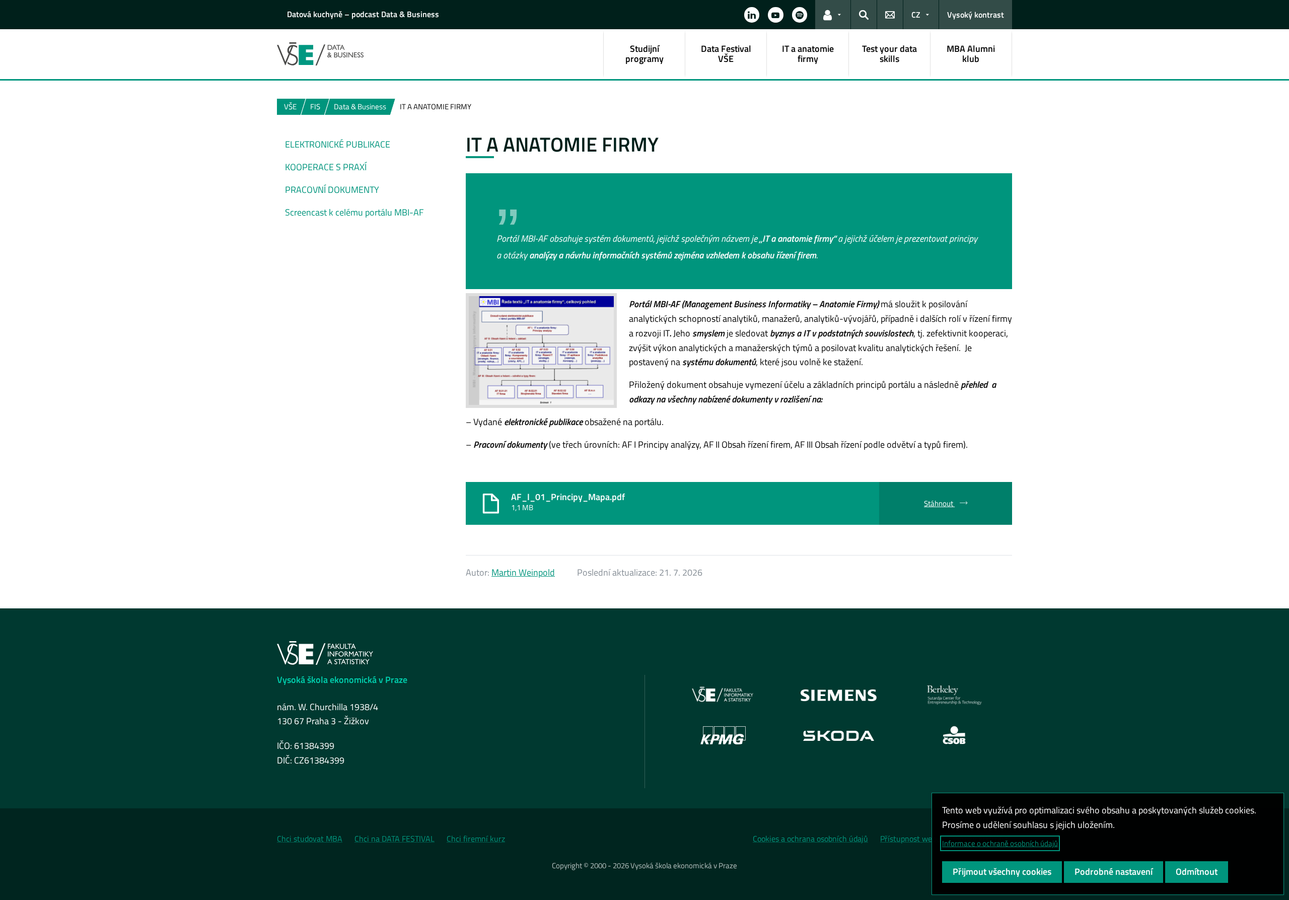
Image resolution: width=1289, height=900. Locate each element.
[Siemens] (839, 695)
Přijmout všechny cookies (1002, 871)
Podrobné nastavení (1114, 871)
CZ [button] (915, 15)
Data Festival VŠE (726, 53)
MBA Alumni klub (971, 53)
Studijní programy (644, 53)
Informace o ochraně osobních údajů (1000, 843)
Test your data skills (889, 53)
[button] (751, 14)
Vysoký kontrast (975, 15)
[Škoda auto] (839, 735)
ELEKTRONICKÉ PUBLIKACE (337, 144)
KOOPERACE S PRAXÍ (326, 167)
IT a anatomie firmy (808, 53)
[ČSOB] (954, 735)
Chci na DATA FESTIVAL (394, 839)
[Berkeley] (954, 695)
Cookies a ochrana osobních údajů (810, 839)
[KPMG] (723, 735)
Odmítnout (1197, 871)
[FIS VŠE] (723, 695)
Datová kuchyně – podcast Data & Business (363, 14)
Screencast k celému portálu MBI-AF (354, 212)
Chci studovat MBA (309, 839)
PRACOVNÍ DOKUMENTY (332, 189)
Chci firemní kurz (476, 839)
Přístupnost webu (910, 839)
